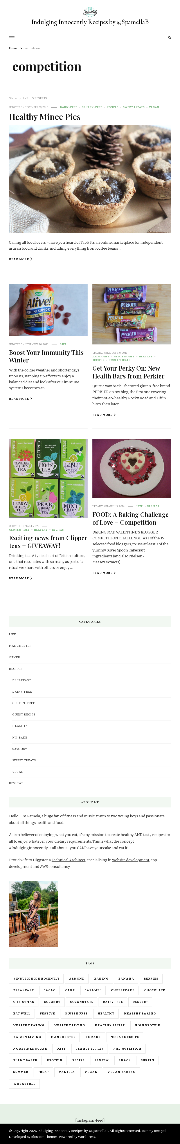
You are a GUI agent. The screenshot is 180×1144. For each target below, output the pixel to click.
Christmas (23, 1002)
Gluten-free (92, 107)
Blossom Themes (44, 1137)
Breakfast (21, 680)
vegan (91, 1072)
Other (14, 657)
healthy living (69, 1025)
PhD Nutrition (127, 1048)
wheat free (24, 1084)
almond (77, 978)
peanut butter (90, 1048)
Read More (19, 259)
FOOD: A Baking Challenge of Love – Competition (130, 518)
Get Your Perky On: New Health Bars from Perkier (128, 372)
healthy (105, 1013)
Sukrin (147, 1060)
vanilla (67, 1072)
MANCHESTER (20, 646)
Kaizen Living (27, 1037)
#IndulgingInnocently (36, 978)
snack (125, 1060)
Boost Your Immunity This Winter (46, 356)
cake (70, 990)
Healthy (146, 356)
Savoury (19, 749)
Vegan (154, 107)
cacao (49, 990)
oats (61, 1048)
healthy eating (29, 1025)
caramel (93, 990)
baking (101, 978)
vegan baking (121, 1072)
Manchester (63, 1037)
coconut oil (81, 1002)
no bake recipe (124, 1037)
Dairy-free (68, 107)
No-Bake (19, 737)
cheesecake (123, 990)
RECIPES (113, 107)
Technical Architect (68, 860)
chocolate (154, 990)
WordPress (86, 1137)
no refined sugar (30, 1048)
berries (151, 978)
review (101, 1060)
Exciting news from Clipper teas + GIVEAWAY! (48, 541)
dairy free (113, 1002)
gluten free (76, 1013)
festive (47, 1013)
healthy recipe (110, 1025)
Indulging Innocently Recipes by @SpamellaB (90, 22)
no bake (93, 1037)
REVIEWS (16, 783)
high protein (148, 1025)
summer (20, 1072)
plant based (25, 1060)
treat (43, 1072)
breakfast (23, 990)
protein (55, 1060)
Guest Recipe (24, 714)
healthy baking (140, 1013)
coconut (52, 1002)
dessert (140, 1002)
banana (126, 978)
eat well (21, 1013)
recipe (78, 1060)
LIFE (63, 344)
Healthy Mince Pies (45, 116)
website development (130, 860)
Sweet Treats (134, 107)
